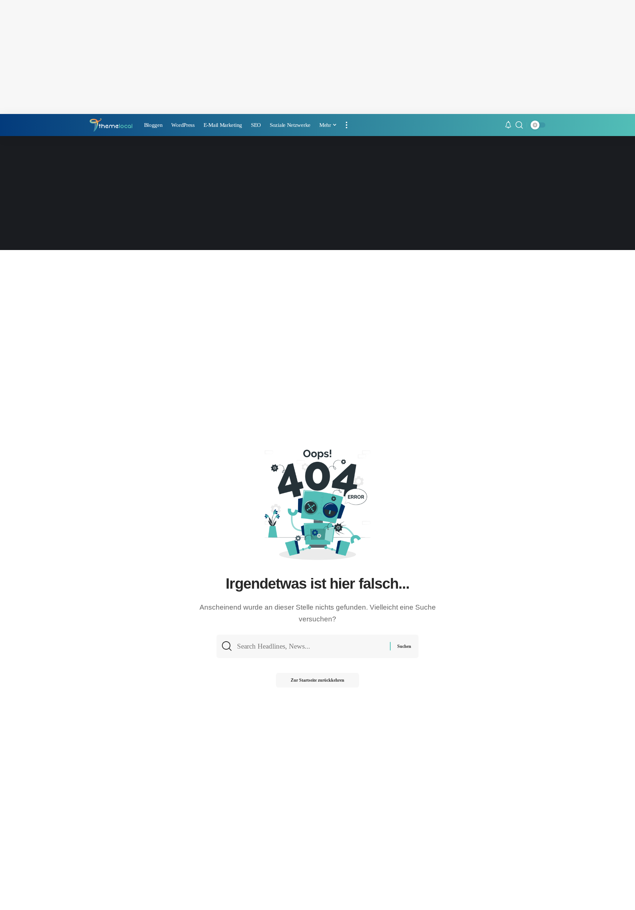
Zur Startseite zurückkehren (317, 680)
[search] (519, 125)
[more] (346, 125)
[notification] (508, 125)
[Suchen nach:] (311, 646)
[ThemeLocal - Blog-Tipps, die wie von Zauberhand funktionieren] (111, 125)
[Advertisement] (317, 57)
